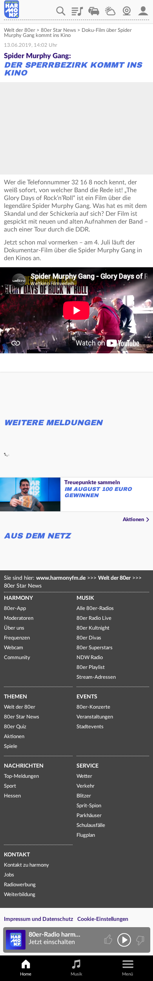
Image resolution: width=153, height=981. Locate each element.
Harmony (18, 598)
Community (17, 657)
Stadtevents (90, 726)
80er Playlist (90, 667)
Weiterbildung (19, 894)
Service (87, 766)
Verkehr (94, 8)
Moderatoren (18, 618)
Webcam (127, 8)
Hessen (12, 796)
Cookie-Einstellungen (102, 919)
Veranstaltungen (94, 717)
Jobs (9, 875)
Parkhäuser (89, 815)
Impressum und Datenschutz (38, 919)
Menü (127, 974)
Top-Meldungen (21, 776)
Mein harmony (143, 8)
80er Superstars (94, 647)
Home (25, 974)
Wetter (110, 8)
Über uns (14, 628)
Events (86, 697)
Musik (85, 598)
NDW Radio (89, 657)
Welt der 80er (19, 30)
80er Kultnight (92, 628)
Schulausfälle (90, 825)
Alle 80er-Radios (95, 608)
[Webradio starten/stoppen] (124, 940)
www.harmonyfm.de (61, 578)
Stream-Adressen (96, 677)
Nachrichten (24, 766)
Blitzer (83, 796)
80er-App (15, 608)
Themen (15, 697)
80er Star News (58, 30)
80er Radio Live (93, 618)
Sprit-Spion (88, 805)
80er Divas (88, 638)
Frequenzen (17, 638)
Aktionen (133, 519)
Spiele (10, 746)
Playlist (77, 8)
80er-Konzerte (93, 707)
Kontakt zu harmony (26, 865)
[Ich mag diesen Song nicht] (139, 940)
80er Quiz (15, 726)
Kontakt (17, 855)
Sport (10, 786)
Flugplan (85, 835)
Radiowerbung (20, 884)
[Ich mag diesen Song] (109, 940)
